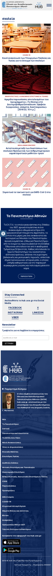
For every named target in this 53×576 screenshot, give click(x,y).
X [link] (38, 307)
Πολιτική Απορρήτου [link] (22, 565)
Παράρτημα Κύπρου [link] (15, 388)
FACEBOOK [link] (15, 307)
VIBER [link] (15, 317)
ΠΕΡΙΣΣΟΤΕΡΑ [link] (26, 276)
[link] (3, 233)
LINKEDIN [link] (38, 312)
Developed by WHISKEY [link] (42, 565)
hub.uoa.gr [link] (36, 535)
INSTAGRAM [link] (15, 312)
